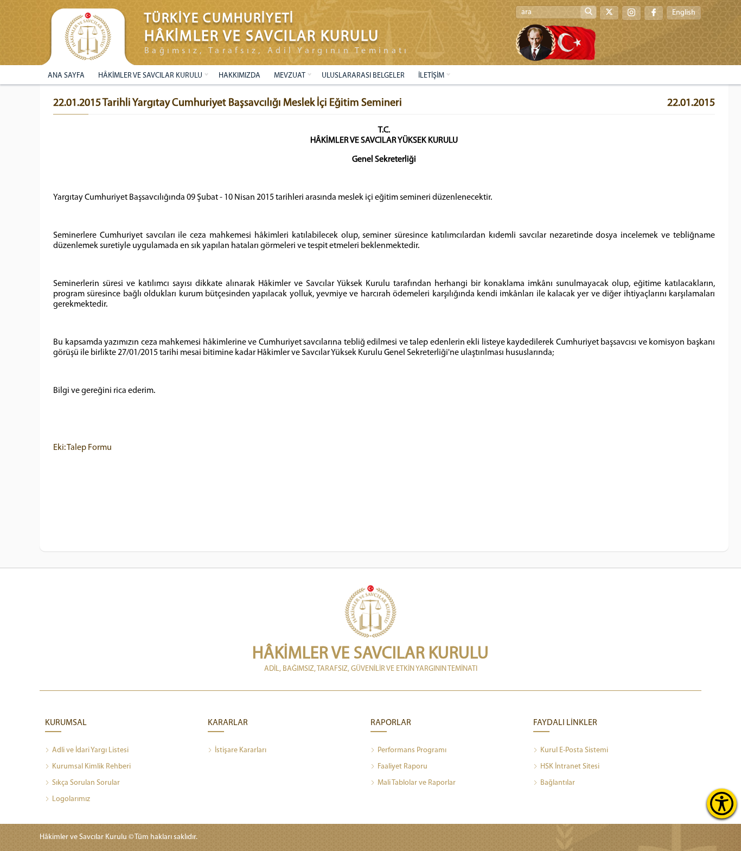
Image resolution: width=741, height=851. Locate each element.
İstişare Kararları (240, 750)
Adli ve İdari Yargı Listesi (90, 750)
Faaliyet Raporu (402, 767)
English (683, 13)
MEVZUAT (289, 76)
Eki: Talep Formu (82, 447)
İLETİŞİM (431, 76)
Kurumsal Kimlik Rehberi (91, 767)
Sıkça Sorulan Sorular (86, 783)
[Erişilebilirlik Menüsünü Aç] (722, 803)
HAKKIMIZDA (239, 76)
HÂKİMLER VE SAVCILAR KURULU (150, 76)
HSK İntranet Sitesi (569, 767)
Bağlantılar (557, 783)
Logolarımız (71, 799)
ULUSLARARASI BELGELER (363, 76)
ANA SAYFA (66, 76)
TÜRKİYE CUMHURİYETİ (219, 19)
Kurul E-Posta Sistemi (574, 750)
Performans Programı (412, 750)
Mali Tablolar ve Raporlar (417, 783)
